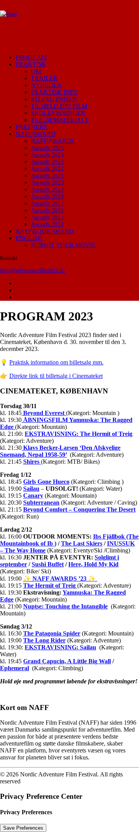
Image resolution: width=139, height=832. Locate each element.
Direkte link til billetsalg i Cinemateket (56, 376)
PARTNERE (31, 127)
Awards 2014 (47, 224)
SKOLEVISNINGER (58, 113)
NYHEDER (46, 85)
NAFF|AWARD (35, 133)
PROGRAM (31, 57)
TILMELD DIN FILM (59, 106)
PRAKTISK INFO (54, 92)
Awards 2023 (47, 161)
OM (36, 71)
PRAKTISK (30, 64)
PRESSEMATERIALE (60, 120)
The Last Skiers (81, 543)
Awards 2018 (47, 196)
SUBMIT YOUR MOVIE (63, 245)
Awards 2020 (47, 182)
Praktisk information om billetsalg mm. (56, 362)
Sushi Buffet (48, 564)
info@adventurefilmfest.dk (32, 270)
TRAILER (44, 78)
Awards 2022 (47, 168)
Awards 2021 (47, 175)
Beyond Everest (44, 413)
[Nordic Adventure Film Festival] (69, 23)
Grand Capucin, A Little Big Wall (67, 661)
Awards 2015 (47, 217)
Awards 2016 (47, 210)
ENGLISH (28, 238)
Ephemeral (14, 668)
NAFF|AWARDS (53, 140)
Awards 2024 (47, 154)
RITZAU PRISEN (54, 99)
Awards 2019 (47, 189)
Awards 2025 (47, 147)
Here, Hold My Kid (93, 564)
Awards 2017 (47, 203)
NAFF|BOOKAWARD (44, 231)
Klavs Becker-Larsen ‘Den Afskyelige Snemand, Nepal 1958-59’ (60, 451)
